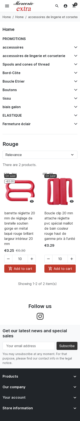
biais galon (12, 107)
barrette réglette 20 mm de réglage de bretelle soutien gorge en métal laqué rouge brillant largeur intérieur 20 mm (19, 228)
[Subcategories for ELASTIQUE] (74, 115)
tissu (7, 98)
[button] (57, 6)
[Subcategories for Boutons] (74, 89)
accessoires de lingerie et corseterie (34, 56)
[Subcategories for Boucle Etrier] (74, 81)
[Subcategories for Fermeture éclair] (74, 123)
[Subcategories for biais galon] (74, 106)
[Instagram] (40, 316)
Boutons (10, 90)
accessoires (13, 47)
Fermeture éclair (17, 124)
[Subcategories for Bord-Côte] (74, 72)
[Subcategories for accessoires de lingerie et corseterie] (74, 55)
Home (9, 29)
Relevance (13, 155)
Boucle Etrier (14, 81)
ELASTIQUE (12, 115)
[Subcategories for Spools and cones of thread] (74, 64)
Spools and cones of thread (26, 64)
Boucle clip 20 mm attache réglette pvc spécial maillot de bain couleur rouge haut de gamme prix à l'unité (59, 226)
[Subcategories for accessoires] (74, 47)
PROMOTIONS (14, 39)
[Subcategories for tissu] (74, 98)
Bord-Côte (11, 73)
